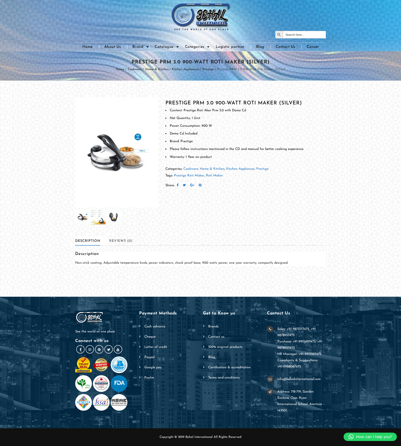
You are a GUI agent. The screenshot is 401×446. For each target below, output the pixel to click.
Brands (213, 326)
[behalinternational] (200, 15)
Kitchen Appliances (185, 69)
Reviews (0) (121, 241)
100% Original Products (225, 347)
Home (87, 47)
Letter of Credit (155, 347)
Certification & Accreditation (229, 367)
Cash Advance (154, 326)
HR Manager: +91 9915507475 (299, 354)
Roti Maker (214, 175)
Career (313, 47)
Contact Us (285, 47)
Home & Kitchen (157, 69)
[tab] (91, 241)
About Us (112, 47)
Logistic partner (230, 47)
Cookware (135, 69)
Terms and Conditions (224, 377)
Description (87, 241)
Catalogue (164, 47)
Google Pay (153, 367)
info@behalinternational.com (299, 379)
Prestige (208, 69)
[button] (370, 437)
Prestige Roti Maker (189, 175)
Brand (137, 47)
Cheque (150, 336)
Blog (260, 47)
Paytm (149, 377)
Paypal (149, 357)
